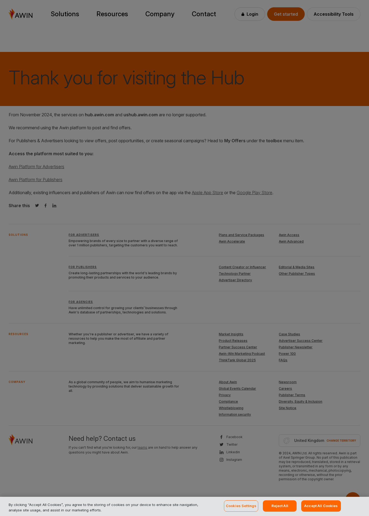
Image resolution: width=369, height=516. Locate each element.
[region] (184, 506)
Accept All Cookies (321, 506)
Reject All (279, 506)
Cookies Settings (241, 506)
